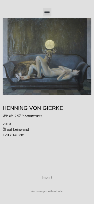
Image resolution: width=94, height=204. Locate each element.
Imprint (47, 177)
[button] (47, 12)
